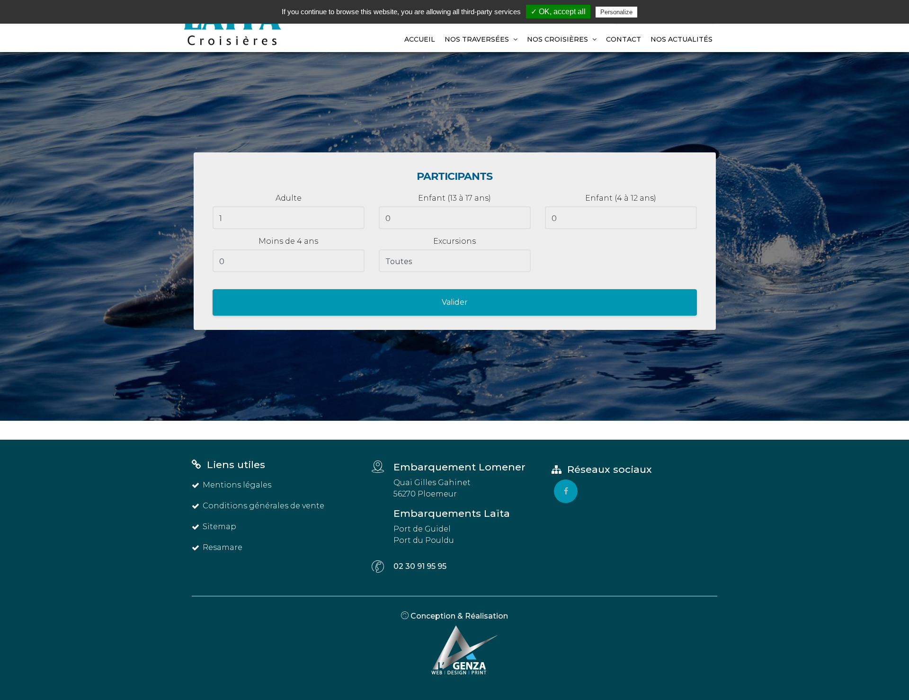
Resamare (222, 547)
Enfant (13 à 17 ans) (454, 198)
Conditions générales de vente (263, 505)
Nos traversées (478, 39)
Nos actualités (682, 39)
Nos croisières (558, 39)
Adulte (289, 198)
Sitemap (219, 526)
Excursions (454, 241)
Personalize (616, 12)
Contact (623, 39)
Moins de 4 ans (288, 241)
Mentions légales (237, 484)
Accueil (419, 39)
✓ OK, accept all (558, 12)
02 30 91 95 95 (419, 566)
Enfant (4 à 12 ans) (620, 198)
